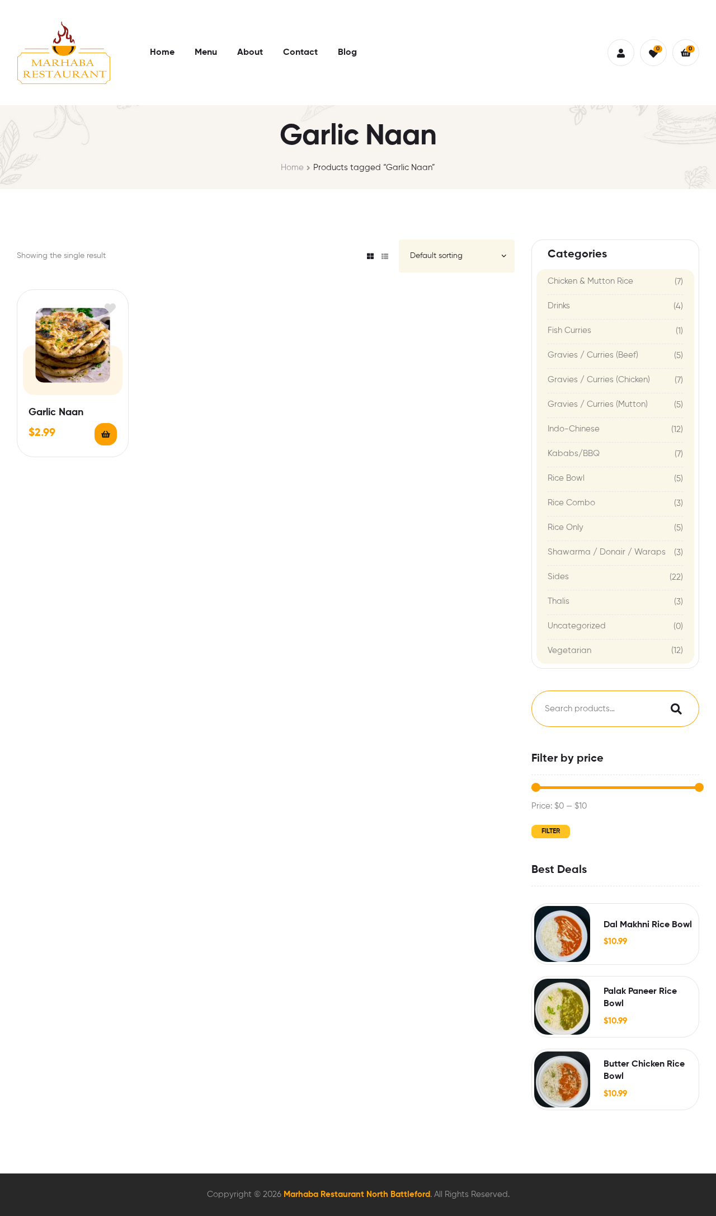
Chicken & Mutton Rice (590, 281)
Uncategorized (577, 626)
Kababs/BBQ (574, 453)
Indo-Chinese (574, 429)
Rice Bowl (566, 478)
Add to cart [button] (106, 434)
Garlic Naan (56, 412)
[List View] (385, 256)
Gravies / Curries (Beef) (593, 355)
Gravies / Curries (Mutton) (598, 404)
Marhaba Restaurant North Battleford (357, 1194)
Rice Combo (571, 503)
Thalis (558, 601)
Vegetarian (569, 650)
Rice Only (565, 527)
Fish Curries (569, 330)
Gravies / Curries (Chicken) (599, 379)
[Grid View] (370, 256)
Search (673, 708)
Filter (550, 831)
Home (292, 167)
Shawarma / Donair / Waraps (607, 552)
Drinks (559, 306)
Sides (558, 576)
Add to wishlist (110, 308)
